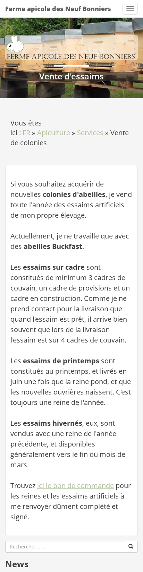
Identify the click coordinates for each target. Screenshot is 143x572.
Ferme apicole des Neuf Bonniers (58, 9)
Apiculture (53, 132)
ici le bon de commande (75, 485)
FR (26, 132)
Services (90, 132)
